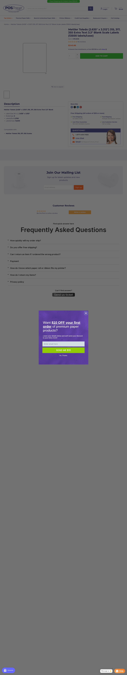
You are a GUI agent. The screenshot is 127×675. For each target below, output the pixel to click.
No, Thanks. (63, 355)
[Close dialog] (86, 313)
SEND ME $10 (63, 350)
